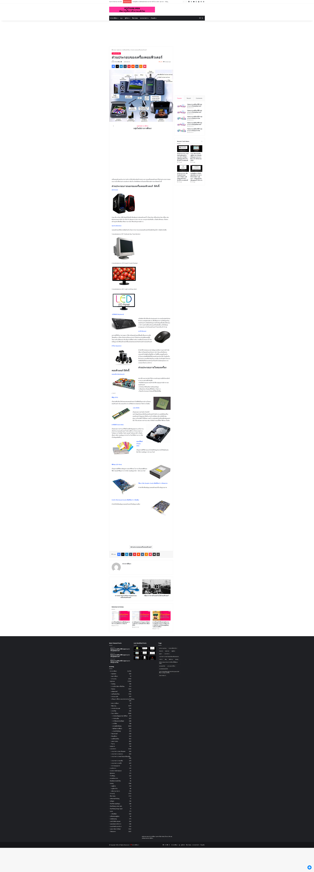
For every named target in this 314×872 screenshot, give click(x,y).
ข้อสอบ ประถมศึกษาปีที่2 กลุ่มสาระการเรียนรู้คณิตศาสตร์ (194, 105)
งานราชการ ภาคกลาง (117, 754)
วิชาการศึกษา (114, 713)
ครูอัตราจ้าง (114, 788)
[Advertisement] (157, 32)
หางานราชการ (144, 18)
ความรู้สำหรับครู (117, 726)
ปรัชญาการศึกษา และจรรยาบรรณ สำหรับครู (122, 699)
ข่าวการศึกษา (113, 18)
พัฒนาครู (113, 705)
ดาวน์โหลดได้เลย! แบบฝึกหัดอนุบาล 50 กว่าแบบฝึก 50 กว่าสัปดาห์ (121, 622)
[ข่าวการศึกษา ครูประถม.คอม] (132, 9)
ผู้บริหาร (127, 18)
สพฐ (166, 659)
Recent (189, 98)
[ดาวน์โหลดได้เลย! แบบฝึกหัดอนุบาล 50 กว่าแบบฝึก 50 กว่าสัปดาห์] (121, 616)
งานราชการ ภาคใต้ (116, 763)
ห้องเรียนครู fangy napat (116, 808)
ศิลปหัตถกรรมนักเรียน (115, 781)
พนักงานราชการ (115, 791)
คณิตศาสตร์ (114, 691)
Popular (179, 98)
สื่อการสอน (135, 18)
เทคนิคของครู (113, 818)
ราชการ (160, 659)
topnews (113, 673)
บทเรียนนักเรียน (126, 50)
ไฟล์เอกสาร (113, 831)
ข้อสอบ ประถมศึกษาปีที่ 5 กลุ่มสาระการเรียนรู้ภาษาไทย (194, 129)
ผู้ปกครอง (112, 773)
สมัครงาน (171, 659)
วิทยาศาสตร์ (114, 733)
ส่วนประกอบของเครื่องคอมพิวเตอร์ (141, 547)
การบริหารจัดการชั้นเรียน (117, 686)
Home (114, 50)
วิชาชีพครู (112, 775)
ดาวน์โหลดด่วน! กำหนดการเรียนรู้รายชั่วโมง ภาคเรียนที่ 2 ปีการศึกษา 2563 (141, 623)
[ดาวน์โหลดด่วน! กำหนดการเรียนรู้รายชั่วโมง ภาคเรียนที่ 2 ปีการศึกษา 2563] (141, 616)
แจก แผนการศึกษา (171, 666)
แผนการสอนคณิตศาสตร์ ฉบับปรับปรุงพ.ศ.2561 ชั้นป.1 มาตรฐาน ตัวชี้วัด (169, 672)
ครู (121, 18)
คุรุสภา (160, 653)
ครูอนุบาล (112, 746)
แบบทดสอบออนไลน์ (163, 668)
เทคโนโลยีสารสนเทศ (115, 821)
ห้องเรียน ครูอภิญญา (115, 803)
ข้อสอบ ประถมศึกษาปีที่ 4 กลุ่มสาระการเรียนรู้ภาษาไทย (194, 117)
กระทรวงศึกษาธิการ (173, 648)
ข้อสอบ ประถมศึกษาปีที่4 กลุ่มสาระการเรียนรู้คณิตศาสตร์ (194, 123)
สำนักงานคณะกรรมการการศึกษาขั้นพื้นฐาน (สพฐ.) (168, 662)
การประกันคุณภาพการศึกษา (120, 716)
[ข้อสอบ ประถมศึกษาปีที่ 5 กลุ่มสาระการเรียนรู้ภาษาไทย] (181, 130)
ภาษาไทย (113, 711)
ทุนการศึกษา (114, 676)
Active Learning (162, 648)
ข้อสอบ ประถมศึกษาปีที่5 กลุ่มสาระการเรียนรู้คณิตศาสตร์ (194, 111)
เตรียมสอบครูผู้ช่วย (114, 816)
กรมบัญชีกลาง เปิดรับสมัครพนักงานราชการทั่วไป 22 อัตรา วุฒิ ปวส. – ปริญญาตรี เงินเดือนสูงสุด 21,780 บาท (196, 177)
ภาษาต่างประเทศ (115, 708)
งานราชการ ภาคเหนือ (117, 760)
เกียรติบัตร (114, 814)
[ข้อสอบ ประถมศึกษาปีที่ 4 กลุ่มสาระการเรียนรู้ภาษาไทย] (181, 118)
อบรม (111, 811)
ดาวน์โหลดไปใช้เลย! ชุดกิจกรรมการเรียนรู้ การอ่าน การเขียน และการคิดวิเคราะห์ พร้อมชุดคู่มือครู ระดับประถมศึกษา (161, 624)
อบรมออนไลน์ (162, 666)
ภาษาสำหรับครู (117, 731)
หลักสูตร (112, 801)
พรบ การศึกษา (115, 703)
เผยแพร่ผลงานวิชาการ (115, 824)
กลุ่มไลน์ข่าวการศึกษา (142, 126)
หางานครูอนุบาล (115, 765)
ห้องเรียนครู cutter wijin (116, 806)
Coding (113, 684)
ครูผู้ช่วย (113, 786)
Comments (199, 98)
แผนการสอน (114, 741)
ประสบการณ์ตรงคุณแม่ (116, 770)
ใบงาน (113, 743)
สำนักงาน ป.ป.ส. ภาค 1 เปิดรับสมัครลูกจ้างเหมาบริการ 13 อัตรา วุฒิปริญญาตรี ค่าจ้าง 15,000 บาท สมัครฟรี (182, 157)
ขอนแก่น (161, 651)
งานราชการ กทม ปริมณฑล (118, 751)
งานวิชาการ (113, 768)
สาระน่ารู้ (113, 678)
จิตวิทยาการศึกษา (117, 728)
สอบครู (111, 783)
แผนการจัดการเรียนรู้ (115, 829)
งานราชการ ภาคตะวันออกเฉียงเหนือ (120, 756)
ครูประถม (119, 50)
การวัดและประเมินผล (118, 721)
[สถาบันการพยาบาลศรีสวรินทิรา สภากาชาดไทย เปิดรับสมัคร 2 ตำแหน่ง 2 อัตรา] (152, 649)
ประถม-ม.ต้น (114, 696)
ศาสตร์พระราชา (114, 778)
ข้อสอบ (113, 689)
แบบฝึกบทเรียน (115, 738)
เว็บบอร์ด (153, 18)
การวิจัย (115, 723)
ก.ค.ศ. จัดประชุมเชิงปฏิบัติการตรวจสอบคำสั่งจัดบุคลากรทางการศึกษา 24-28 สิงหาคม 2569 (196, 157)
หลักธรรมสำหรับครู (114, 798)
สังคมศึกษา (114, 736)
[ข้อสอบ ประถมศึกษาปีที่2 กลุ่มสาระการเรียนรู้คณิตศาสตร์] (181, 106)
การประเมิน (116, 718)
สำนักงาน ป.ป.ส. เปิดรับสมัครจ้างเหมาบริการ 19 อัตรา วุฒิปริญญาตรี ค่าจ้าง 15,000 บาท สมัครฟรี (182, 177)
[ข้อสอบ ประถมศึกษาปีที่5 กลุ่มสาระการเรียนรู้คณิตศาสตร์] (181, 112)
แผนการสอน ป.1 (162, 675)
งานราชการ (113, 748)
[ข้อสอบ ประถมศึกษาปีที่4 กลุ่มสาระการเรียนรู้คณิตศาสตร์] (181, 124)
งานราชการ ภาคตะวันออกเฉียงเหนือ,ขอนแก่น (169, 656)
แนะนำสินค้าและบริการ (116, 826)
